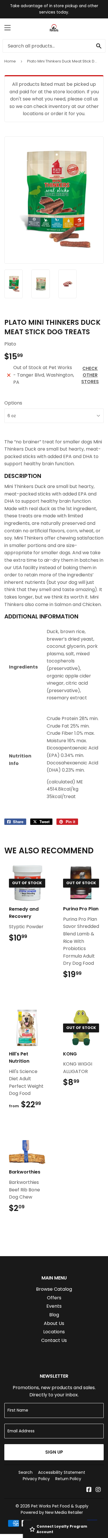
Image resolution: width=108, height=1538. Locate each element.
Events (54, 1306)
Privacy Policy (36, 1479)
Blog (54, 1314)
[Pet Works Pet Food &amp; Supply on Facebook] (89, 1490)
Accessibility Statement (61, 1472)
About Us (54, 1323)
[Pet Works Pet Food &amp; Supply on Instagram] (98, 1490)
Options (13, 403)
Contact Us (54, 1340)
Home (10, 61)
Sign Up (54, 1452)
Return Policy (68, 1479)
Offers (54, 1297)
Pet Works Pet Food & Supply (59, 1506)
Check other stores (90, 375)
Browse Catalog (54, 1289)
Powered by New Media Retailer (52, 1512)
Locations (54, 1331)
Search (25, 1472)
